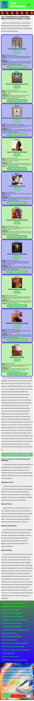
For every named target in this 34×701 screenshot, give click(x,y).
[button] (28, 4)
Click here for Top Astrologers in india (11, 22)
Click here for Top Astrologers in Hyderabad (18, 28)
